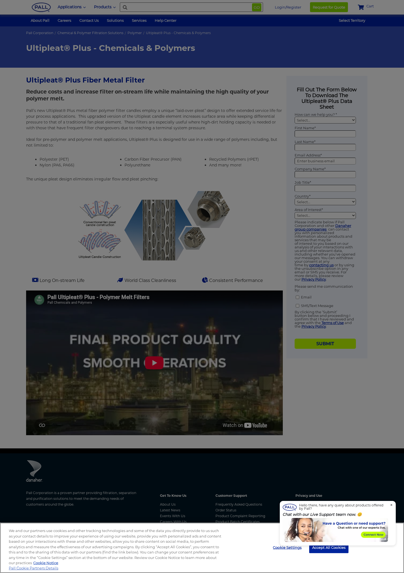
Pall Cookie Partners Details (33, 568)
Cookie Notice (45, 563)
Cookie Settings (287, 547)
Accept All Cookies (328, 547)
